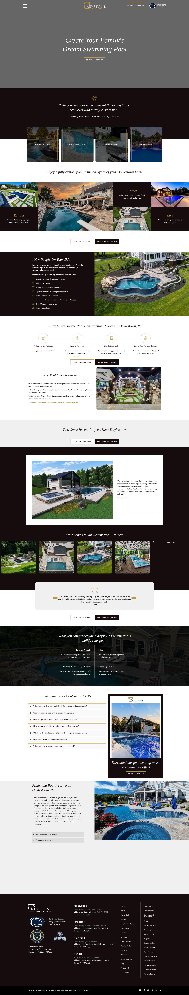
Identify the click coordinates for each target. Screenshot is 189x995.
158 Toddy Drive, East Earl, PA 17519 (94, 912)
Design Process (126, 941)
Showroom (124, 937)
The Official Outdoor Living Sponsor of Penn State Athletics (57, 922)
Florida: (78, 953)
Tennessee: (79, 921)
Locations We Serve (127, 924)
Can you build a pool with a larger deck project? (54, 713)
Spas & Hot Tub (149, 934)
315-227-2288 (85, 947)
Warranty (124, 955)
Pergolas (147, 939)
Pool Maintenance (150, 965)
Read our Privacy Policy (73, 990)
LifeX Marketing (33, 992)
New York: (79, 938)
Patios (146, 921)
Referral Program (126, 959)
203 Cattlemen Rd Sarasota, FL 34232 (95, 960)
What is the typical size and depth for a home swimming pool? (60, 706)
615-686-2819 (85, 931)
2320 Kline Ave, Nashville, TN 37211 (94, 928)
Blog (122, 963)
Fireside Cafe (125, 968)
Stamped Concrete (150, 961)
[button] (82, 241)
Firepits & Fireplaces (150, 956)
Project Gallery (126, 915)
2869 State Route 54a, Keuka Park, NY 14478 (97, 944)
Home (123, 906)
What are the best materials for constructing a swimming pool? (60, 733)
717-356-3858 (85, 915)
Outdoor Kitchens (149, 943)
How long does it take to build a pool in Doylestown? (56, 726)
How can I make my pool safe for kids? (50, 739)
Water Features (149, 952)
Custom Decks (148, 906)
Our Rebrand (125, 972)
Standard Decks (149, 911)
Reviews (123, 919)
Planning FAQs (126, 946)
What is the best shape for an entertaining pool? (54, 746)
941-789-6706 (85, 963)
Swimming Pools (149, 930)
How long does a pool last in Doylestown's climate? (55, 719)
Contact (123, 933)
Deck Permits (125, 928)
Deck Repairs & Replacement (149, 916)
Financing (124, 950)
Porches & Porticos (150, 925)
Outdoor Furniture (150, 969)
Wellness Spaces (149, 974)
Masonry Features (149, 947)
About (123, 911)
